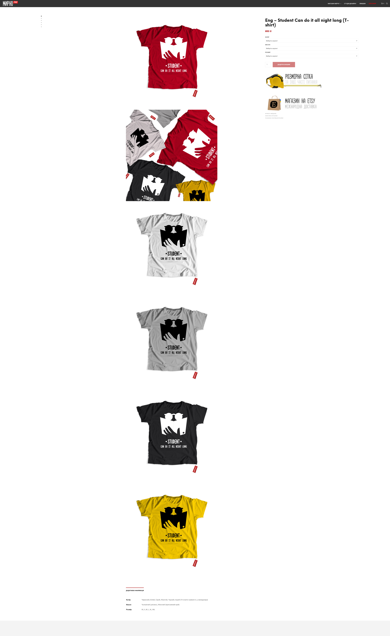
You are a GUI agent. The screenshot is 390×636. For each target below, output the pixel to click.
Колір (267, 37)
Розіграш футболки (277, 118)
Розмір (267, 52)
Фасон (267, 45)
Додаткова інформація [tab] (135, 590)
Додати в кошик (284, 64)
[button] (382, 4)
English (363, 3)
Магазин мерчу (334, 3)
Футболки (274, 115)
